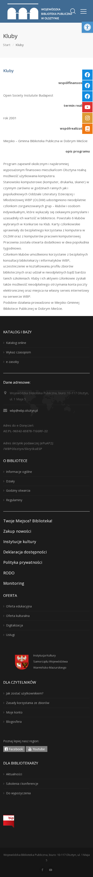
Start (6, 45)
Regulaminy (14, 500)
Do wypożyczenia (18, 793)
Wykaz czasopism (18, 352)
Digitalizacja (14, 625)
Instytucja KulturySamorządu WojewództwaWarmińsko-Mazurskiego (50, 661)
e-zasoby (12, 362)
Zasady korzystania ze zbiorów (27, 703)
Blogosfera (14, 722)
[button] (87, 27)
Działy (10, 481)
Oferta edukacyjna (19, 606)
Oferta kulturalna (18, 616)
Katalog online (16, 343)
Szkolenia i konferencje (22, 784)
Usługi (10, 635)
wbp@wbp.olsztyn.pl (24, 410)
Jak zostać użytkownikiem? (24, 693)
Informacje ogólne (19, 472)
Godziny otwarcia (18, 490)
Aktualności (14, 774)
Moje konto (14, 712)
